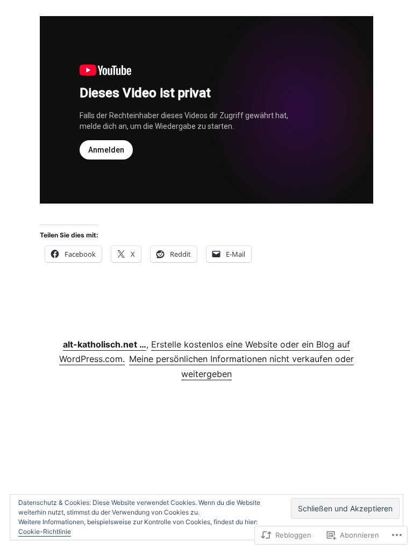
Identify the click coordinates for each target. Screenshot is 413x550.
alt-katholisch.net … (104, 344)
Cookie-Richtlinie (44, 531)
